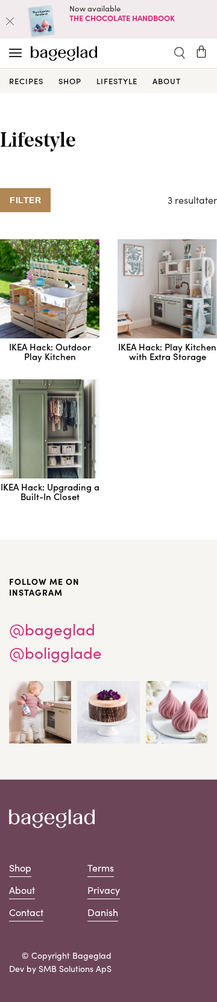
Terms (100, 867)
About (167, 81)
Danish (102, 912)
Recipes (26, 81)
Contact (26, 912)
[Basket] (201, 51)
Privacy (103, 890)
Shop (69, 81)
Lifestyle (116, 81)
